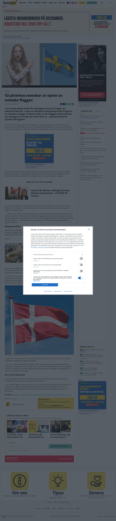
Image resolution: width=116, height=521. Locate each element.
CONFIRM (45, 285)
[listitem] (58, 254)
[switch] (80, 258)
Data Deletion (48, 291)
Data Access (58, 291)
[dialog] (58, 260)
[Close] (89, 230)
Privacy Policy (68, 291)
